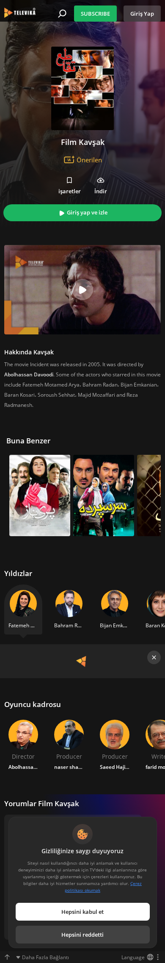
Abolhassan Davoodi (28, 374)
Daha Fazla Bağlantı (45, 957)
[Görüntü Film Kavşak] (82, 88)
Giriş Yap (142, 13)
